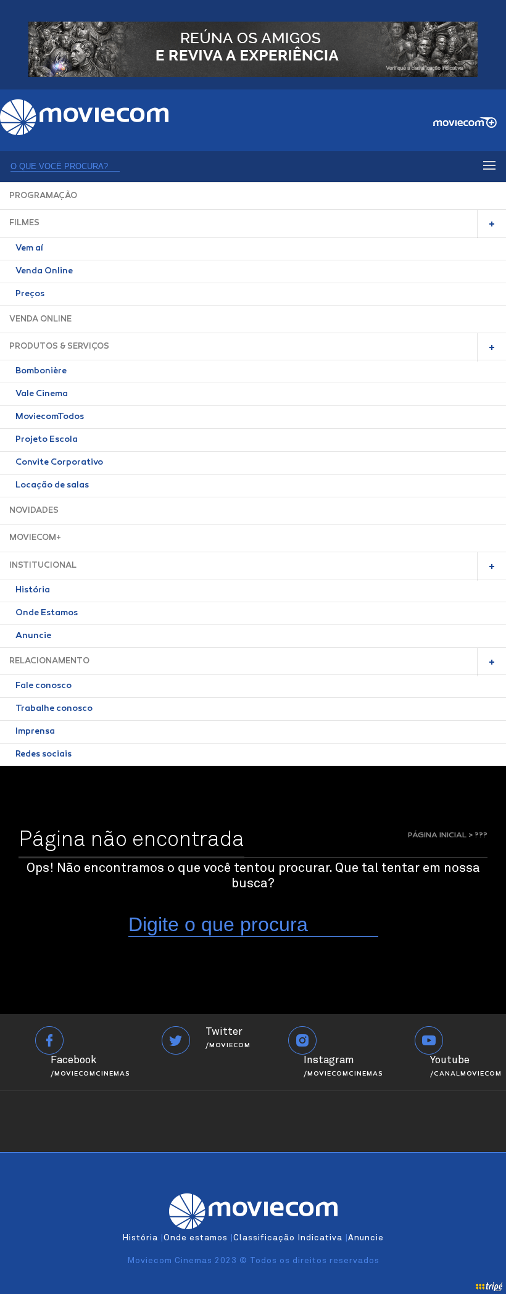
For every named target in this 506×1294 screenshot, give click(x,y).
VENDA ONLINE (40, 319)
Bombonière (41, 371)
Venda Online (44, 271)
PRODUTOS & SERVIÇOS (59, 346)
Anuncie (33, 636)
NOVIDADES (34, 511)
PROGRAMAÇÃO (43, 196)
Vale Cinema (41, 394)
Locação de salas (52, 485)
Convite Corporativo (59, 462)
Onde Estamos (46, 613)
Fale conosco (43, 686)
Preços (29, 294)
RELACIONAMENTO (49, 661)
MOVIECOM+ (35, 538)
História (32, 590)
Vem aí (29, 248)
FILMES (24, 223)
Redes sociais (43, 754)
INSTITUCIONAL (43, 566)
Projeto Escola (46, 440)
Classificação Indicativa (287, 1238)
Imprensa (35, 732)
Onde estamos (196, 1238)
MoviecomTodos (49, 417)
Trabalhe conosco (54, 709)
